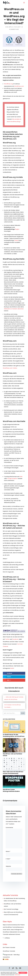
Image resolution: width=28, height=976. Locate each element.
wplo (11, 27)
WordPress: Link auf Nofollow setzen (12, 755)
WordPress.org (8, 84)
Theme (16, 240)
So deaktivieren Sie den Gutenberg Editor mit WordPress (13, 735)
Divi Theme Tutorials (9, 947)
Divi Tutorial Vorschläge (11, 909)
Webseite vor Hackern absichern (14, 309)
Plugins (17, 229)
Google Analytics (12, 478)
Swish (12, 668)
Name (8, 851)
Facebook (15, 639)
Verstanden (23, 972)
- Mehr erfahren (17, 974)
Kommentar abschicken (16, 873)
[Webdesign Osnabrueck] (14, 631)
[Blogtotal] (6, 959)
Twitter (7, 639)
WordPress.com (19, 86)
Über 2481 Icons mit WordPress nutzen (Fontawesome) (13, 772)
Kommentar (9, 827)
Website (8, 866)
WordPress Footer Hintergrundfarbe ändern (11, 790)
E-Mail (8, 859)
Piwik (20, 476)
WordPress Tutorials (9, 951)
